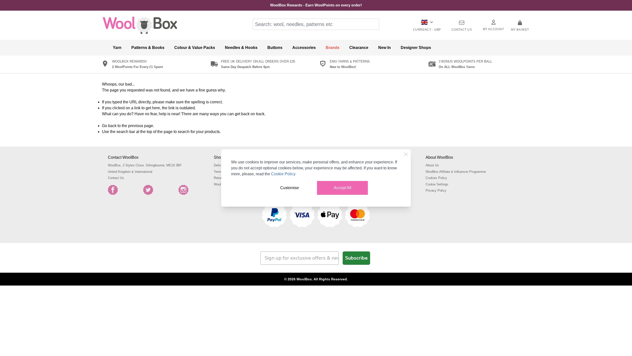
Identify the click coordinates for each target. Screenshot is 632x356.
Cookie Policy (283, 174)
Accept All (342, 188)
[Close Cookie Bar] (406, 154)
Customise (289, 188)
